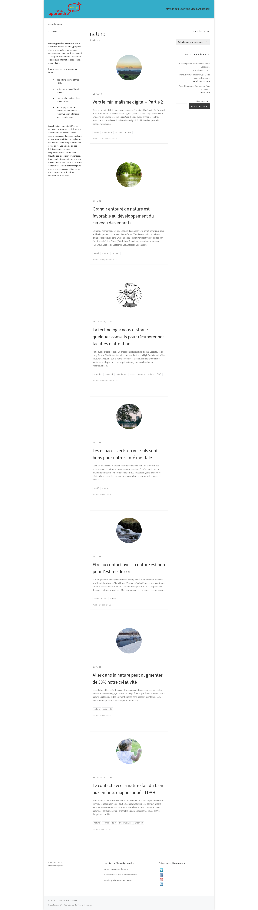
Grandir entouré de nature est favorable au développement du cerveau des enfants (123, 216)
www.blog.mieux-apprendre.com (118, 880)
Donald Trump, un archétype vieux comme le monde (194, 76)
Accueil (51, 24)
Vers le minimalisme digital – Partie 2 (128, 102)
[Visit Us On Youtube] (184, 879)
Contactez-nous (55, 862)
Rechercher (203, 101)
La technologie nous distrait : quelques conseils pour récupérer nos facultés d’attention (129, 336)
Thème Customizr (85, 905)
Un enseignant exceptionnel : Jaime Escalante (194, 65)
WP (61, 905)
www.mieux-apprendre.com (116, 869)
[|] (65, 8)
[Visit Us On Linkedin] (184, 884)
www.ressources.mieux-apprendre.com (120, 874)
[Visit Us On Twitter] (184, 870)
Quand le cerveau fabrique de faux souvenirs (194, 88)
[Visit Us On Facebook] (184, 874)
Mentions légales (55, 865)
